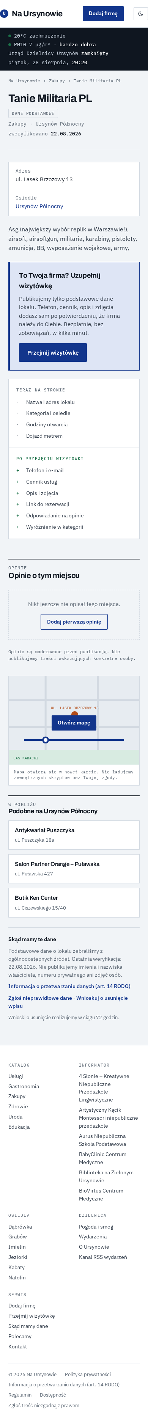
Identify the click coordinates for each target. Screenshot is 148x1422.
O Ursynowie (94, 1246)
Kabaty (16, 1267)
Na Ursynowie (33, 13)
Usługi (15, 1076)
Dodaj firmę (103, 13)
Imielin (17, 1246)
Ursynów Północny (39, 206)
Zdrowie (18, 1106)
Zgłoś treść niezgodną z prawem (43, 1405)
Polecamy (19, 1336)
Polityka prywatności (88, 1374)
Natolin (17, 1277)
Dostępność (53, 1395)
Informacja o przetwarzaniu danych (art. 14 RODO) (69, 986)
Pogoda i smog (96, 1226)
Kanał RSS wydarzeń (103, 1257)
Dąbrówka (20, 1226)
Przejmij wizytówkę (53, 352)
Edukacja (19, 1126)
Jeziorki (17, 1257)
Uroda (15, 1116)
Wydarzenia (93, 1236)
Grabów (17, 1236)
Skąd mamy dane (28, 1326)
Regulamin (19, 1395)
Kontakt (17, 1346)
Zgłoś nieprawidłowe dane (40, 998)
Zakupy (57, 80)
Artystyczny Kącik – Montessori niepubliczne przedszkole (108, 1117)
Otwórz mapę (74, 722)
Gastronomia (23, 1086)
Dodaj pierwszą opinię (74, 621)
